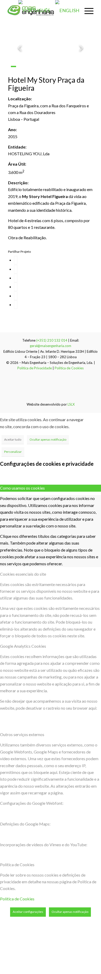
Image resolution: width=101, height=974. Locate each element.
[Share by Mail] (15, 304)
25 (70, 73)
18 (30, 73)
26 (76, 73)
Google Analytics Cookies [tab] (23, 646)
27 (81, 73)
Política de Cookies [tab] (17, 864)
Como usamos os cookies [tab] (22, 487)
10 (64, 66)
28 (87, 73)
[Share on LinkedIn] (15, 296)
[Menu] (86, 10)
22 (53, 73)
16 (19, 73)
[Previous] (19, 48)
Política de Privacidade (34, 368)
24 (64, 73)
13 (81, 66)
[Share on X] (15, 269)
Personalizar (13, 452)
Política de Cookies (69, 368)
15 (13, 73)
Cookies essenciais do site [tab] (23, 573)
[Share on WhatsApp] (15, 278)
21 (47, 73)
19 (36, 73)
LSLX (71, 404)
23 (59, 73)
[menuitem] (86, 10)
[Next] (81, 48)
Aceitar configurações (28, 912)
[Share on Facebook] (15, 260)
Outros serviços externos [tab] (22, 734)
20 (42, 73)
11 (70, 66)
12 (76, 66)
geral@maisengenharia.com (50, 346)
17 (24, 73)
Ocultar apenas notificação (48, 439)
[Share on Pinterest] (15, 287)
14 (87, 66)
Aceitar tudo (12, 439)
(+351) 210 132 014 (51, 340)
